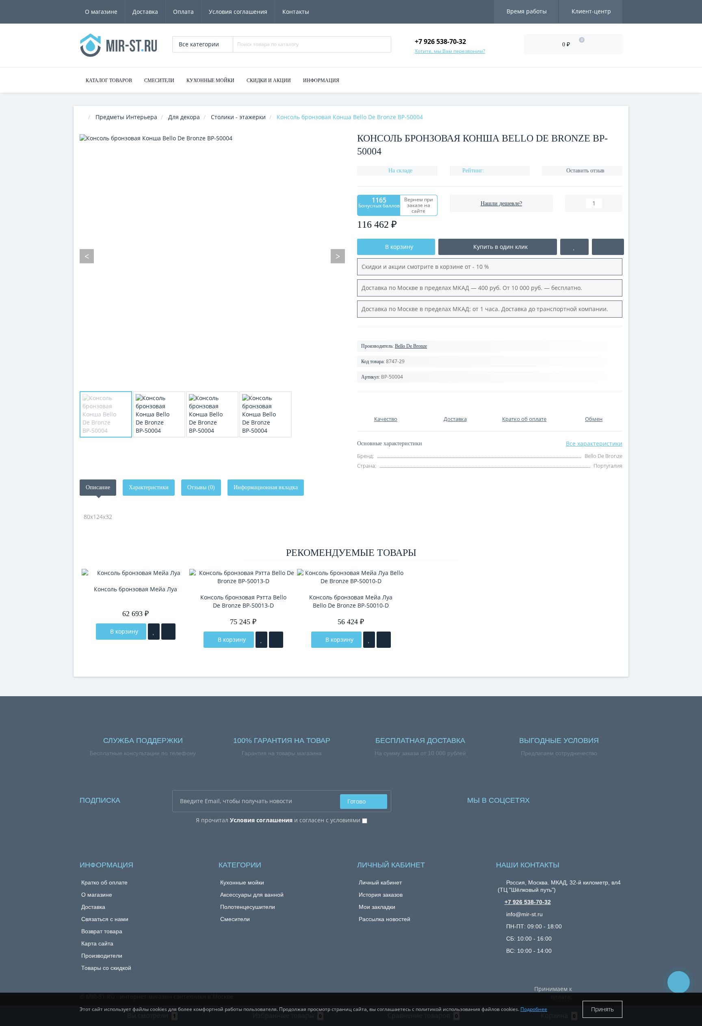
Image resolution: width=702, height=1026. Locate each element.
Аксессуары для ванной (252, 894)
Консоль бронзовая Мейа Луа (135, 589)
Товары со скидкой (106, 968)
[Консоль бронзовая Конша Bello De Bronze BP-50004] (106, 414)
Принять (602, 1009)
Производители (101, 955)
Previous (87, 256)
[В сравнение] (168, 631)
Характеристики (149, 487)
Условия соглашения (238, 11)
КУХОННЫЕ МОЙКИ (210, 80)
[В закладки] (154, 631)
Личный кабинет (380, 882)
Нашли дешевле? (501, 203)
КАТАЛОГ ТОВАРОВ (109, 80)
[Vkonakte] (547, 798)
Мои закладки (377, 907)
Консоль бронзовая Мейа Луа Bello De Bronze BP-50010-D (350, 601)
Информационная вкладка (266, 487)
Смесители (235, 919)
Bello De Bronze (411, 346)
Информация (321, 80)
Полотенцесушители (247, 907)
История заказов (381, 894)
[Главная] (82, 117)
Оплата (183, 11)
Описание (98, 487)
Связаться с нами (104, 919)
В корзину (123, 631)
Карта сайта (97, 943)
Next (338, 256)
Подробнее (533, 1009)
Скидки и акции (269, 80)
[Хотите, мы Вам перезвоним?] (678, 982)
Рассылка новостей (384, 919)
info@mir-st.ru (524, 914)
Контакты (295, 11)
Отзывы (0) (201, 487)
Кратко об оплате (104, 882)
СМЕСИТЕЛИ (159, 80)
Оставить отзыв (585, 171)
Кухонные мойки (242, 882)
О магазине (101, 11)
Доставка (145, 11)
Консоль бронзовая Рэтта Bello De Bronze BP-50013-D (243, 601)
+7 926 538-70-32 (528, 902)
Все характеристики (594, 443)
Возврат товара (101, 931)
